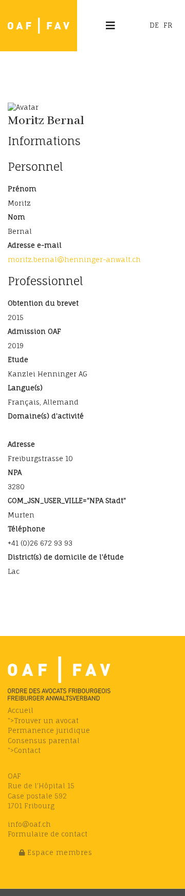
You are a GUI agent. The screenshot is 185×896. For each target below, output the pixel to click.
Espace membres (58, 852)
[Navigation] (110, 25)
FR (167, 25)
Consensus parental (44, 740)
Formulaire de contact (47, 834)
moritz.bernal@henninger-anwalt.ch (74, 259)
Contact (27, 750)
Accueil (20, 710)
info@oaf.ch (29, 824)
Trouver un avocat (46, 720)
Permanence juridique (49, 730)
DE (154, 25)
